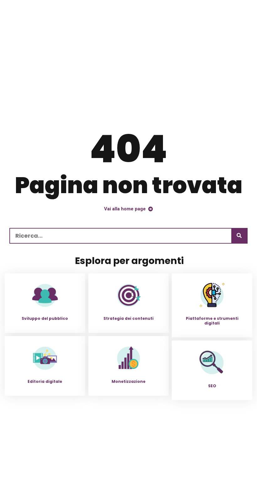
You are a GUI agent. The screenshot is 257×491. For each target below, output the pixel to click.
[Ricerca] (239, 236)
